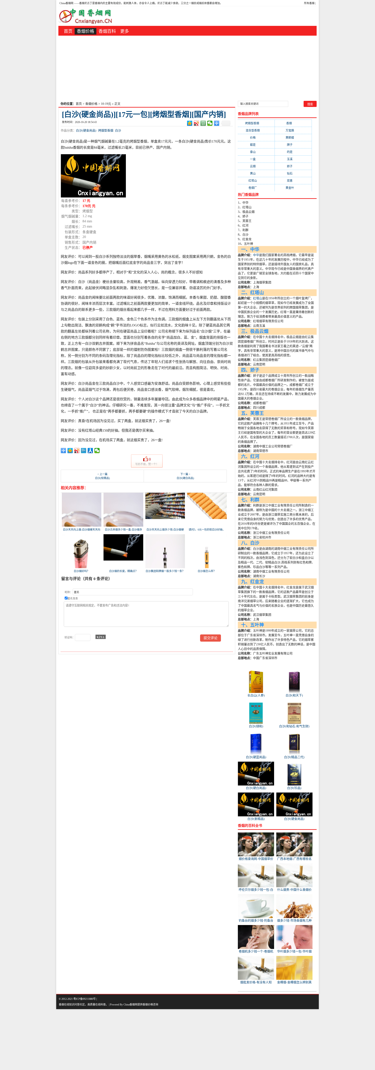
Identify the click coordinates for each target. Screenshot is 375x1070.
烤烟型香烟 (105, 130)
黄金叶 (293, 187)
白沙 (118, 130)
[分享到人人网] (90, 450)
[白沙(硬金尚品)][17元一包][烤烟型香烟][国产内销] (144, 114)
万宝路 (293, 130)
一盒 (256, 159)
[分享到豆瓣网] (203, 123)
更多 (124, 31)
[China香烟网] (87, 16)
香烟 (293, 123)
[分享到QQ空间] (189, 123)
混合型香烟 (256, 130)
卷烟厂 (256, 187)
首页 (68, 31)
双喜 (293, 180)
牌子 (293, 144)
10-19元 (106, 103)
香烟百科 (107, 31)
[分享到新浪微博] (196, 123)
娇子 (293, 166)
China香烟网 (66, 3)
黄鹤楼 (293, 137)
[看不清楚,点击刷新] (100, 637)
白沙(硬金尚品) (86, 130)
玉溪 (293, 159)
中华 (256, 255)
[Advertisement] (187, 68)
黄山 (256, 173)
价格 (256, 137)
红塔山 (256, 180)
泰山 (256, 151)
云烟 (256, 166)
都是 (256, 144)
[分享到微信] (210, 123)
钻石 (293, 173)
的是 (293, 151)
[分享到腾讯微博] (83, 450)
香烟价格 (85, 31)
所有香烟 (309, 3)
